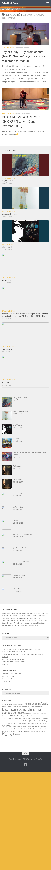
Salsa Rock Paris (10, 3)
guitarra (45, 718)
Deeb (44, 716)
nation (44, 723)
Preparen (35, 726)
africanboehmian (12, 704)
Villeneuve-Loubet (8, 676)
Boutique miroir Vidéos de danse (13, 652)
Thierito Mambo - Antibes (11, 679)
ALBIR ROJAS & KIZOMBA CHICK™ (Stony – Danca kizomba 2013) (21, 121)
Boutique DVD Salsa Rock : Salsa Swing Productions (21, 649)
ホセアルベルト (20, 734)
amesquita (21, 704)
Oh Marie (13, 726)
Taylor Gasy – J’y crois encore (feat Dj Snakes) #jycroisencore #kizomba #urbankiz (23, 56)
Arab (44, 703)
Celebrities (14, 715)
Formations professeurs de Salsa (13, 662)
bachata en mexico (37, 706)
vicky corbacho (35, 731)
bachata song (10, 712)
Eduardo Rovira (19, 718)
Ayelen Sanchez (7, 706)
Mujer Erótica (7, 382)
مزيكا (5, 734)
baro (21, 713)
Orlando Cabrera (22, 726)
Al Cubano (6, 280)
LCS (12, 723)
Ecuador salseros (7, 718)
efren (25, 718)
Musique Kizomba (8, 48)
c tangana (23, 716)
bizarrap (40, 713)
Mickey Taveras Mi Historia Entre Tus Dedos (28, 723)
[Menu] (47, 3)
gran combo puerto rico (35, 718)
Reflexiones (7, 349)
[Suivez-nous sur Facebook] (25, 764)
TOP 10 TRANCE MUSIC (15, 731)
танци (43, 731)
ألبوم (12, 734)
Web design (6, 664)
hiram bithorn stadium (13, 721)
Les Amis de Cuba (8, 681)
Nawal (6, 726)
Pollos (30, 726)
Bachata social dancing (21, 709)
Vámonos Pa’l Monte (10, 214)
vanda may (26, 731)
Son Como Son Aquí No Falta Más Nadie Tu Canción (28, 729)
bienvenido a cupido (30, 713)
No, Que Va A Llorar (10, 181)
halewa (4, 721)
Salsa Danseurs (8, 178)
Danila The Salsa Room (34, 716)
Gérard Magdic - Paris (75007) (13, 674)
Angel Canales (32, 704)
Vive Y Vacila (7, 247)
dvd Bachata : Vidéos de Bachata (14, 659)
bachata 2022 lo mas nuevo (21, 706)
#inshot (4, 704)
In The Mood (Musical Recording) (31, 721)
